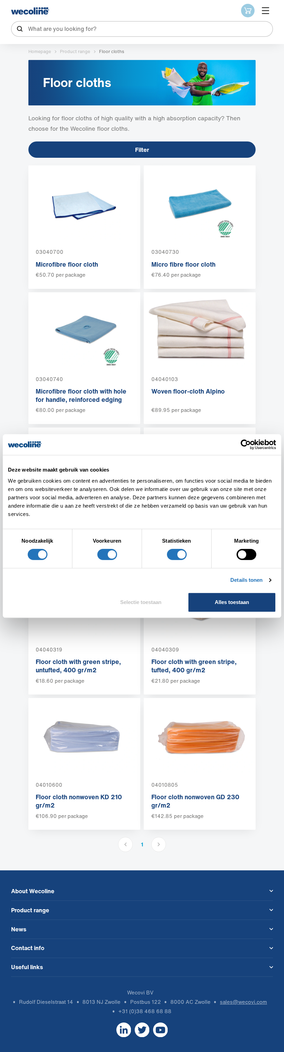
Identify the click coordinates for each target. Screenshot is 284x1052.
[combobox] (142, 29)
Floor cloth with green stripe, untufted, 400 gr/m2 (78, 665)
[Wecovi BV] (30, 11)
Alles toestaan (232, 602)
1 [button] (142, 844)
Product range (75, 51)
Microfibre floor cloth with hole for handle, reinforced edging (81, 395)
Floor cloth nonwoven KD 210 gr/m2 (79, 801)
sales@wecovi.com (243, 1002)
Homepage (39, 51)
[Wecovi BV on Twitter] (142, 1029)
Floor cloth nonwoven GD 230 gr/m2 (195, 801)
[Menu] (265, 10)
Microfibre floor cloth (67, 264)
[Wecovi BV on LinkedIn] (123, 1029)
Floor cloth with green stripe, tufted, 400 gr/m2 (194, 665)
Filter (142, 149)
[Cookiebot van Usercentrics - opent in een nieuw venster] (245, 444)
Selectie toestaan (140, 602)
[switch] (107, 554)
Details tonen (246, 580)
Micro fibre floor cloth (183, 264)
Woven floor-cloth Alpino (188, 391)
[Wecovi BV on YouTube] (160, 1029)
